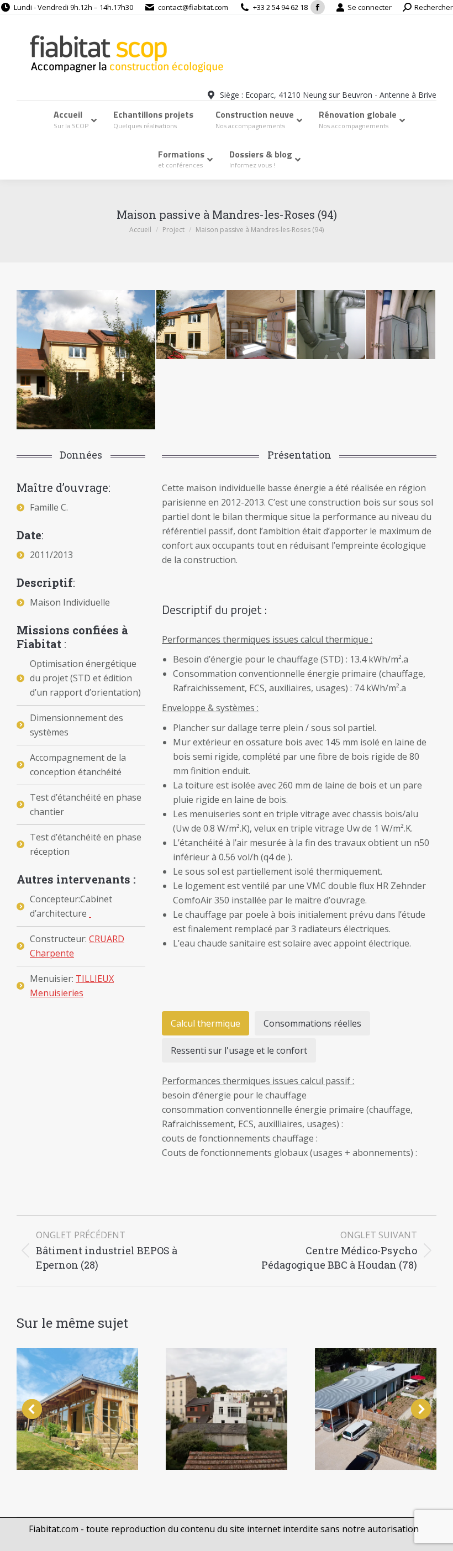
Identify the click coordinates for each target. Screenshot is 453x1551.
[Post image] (77, 1409)
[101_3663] (191, 325)
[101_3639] (262, 325)
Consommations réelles (312, 1023)
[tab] (205, 1023)
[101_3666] (86, 359)
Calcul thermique (205, 1023)
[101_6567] (332, 325)
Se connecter (369, 7)
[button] (32, 1409)
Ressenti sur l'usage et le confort (239, 1050)
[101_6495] (401, 325)
